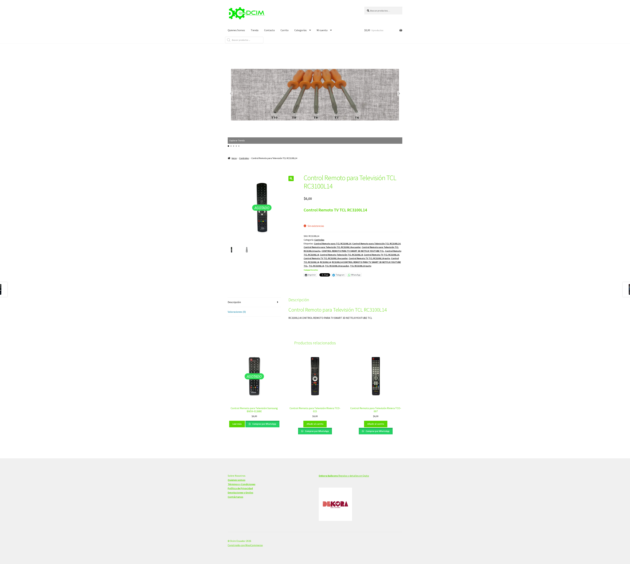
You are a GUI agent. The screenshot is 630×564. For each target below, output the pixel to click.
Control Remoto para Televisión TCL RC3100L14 (376, 243)
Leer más (237, 423)
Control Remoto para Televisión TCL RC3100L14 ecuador (332, 247)
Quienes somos (236, 480)
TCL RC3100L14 (316, 265)
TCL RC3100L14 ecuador (337, 265)
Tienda (254, 30)
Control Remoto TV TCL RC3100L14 (381, 254)
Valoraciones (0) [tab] (237, 311)
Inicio (234, 158)
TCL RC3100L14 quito (360, 265)
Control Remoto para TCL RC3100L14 (332, 243)
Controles (244, 158)
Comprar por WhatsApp (264, 423)
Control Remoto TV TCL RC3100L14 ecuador (326, 258)
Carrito (285, 30)
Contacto (269, 30)
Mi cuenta (322, 30)
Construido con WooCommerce (245, 545)
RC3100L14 (325, 262)
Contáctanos (235, 496)
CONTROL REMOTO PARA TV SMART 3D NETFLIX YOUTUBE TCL (353, 250)
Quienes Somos (236, 30)
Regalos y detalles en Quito (344, 475)
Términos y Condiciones (241, 484)
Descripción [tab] (234, 302)
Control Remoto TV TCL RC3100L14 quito (369, 258)
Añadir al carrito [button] (315, 423)
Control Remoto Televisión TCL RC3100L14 (341, 254)
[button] (399, 93)
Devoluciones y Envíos (240, 492)
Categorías (300, 30)
